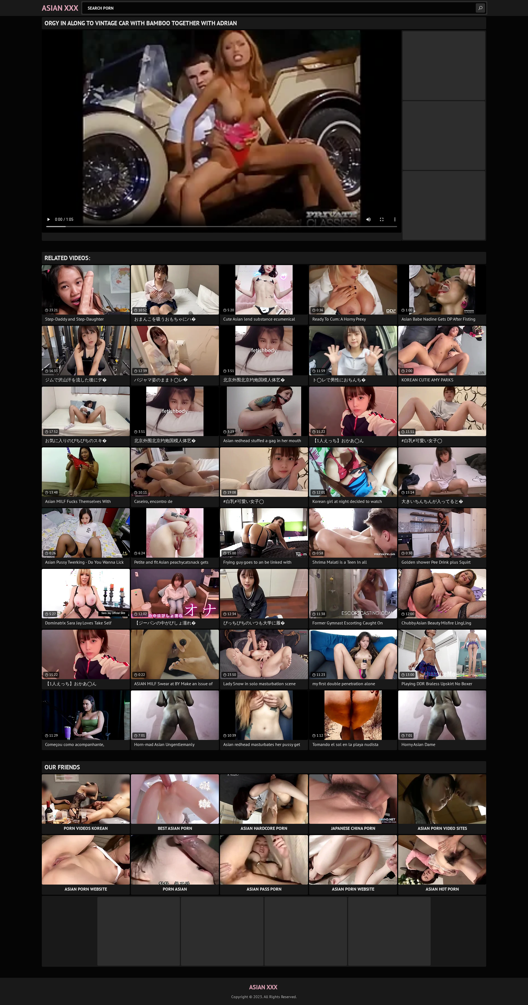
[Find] (480, 8)
